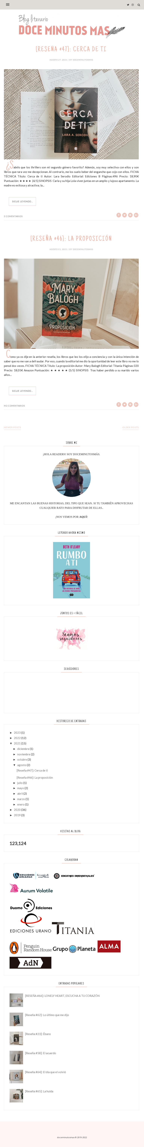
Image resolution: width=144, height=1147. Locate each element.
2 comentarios (13, 216)
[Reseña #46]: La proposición (71, 239)
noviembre (23, 754)
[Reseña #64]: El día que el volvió (45, 1072)
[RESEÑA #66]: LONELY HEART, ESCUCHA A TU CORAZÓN (62, 995)
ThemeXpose (72, 1142)
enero (21, 804)
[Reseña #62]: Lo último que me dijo (47, 1015)
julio (20, 782)
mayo (20, 788)
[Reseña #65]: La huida (39, 1091)
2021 (17, 743)
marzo (21, 799)
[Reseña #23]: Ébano (38, 1034)
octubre (22, 759)
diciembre (23, 748)
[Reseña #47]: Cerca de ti (71, 49)
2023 (17, 732)
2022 (17, 738)
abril (20, 793)
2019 (17, 815)
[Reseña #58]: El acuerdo (40, 1053)
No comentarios (14, 405)
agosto (21, 765)
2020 (17, 809)
